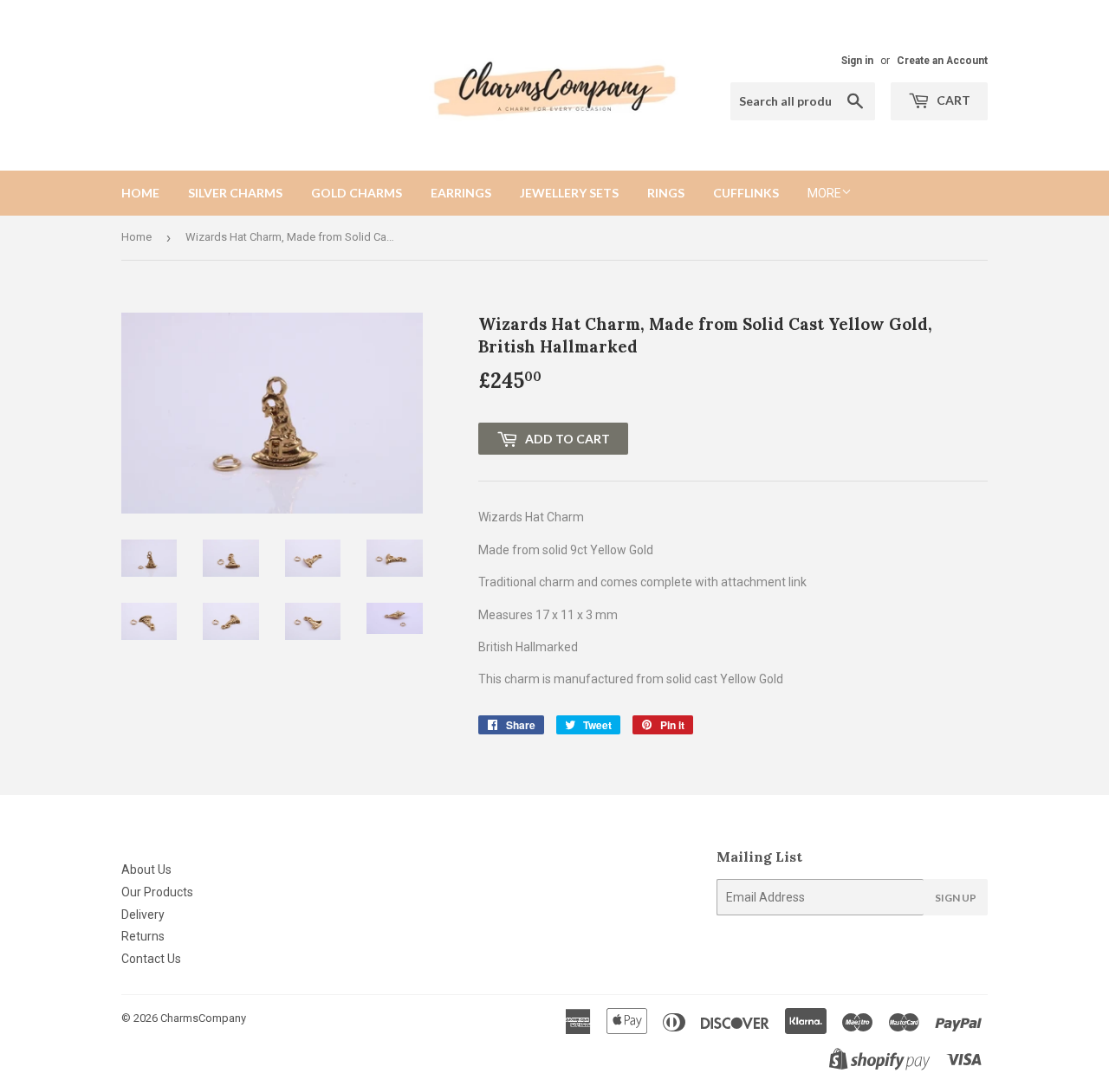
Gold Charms (356, 192)
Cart (952, 100)
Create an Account (942, 61)
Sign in (857, 61)
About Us (146, 869)
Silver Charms (235, 192)
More (824, 193)
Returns (143, 936)
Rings (665, 192)
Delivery (143, 914)
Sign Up (955, 897)
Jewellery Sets (569, 192)
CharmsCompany (203, 1018)
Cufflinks (746, 192)
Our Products (157, 892)
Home (140, 192)
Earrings (461, 192)
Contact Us (151, 959)
